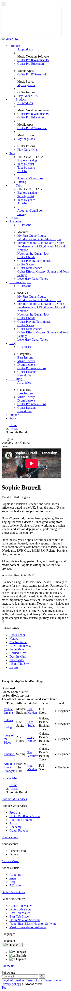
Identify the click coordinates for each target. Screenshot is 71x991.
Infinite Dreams (8, 710)
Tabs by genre (26, 167)
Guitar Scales (25, 264)
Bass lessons (25, 357)
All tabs (22, 171)
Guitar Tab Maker (20, 905)
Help (12, 881)
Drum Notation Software (24, 920)
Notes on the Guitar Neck (33, 253)
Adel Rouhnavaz (20, 645)
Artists (13, 217)
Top (4, 987)
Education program (21, 819)
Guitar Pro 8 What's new (24, 816)
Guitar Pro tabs (18, 830)
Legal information (13, 980)
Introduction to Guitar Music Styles (39, 239)
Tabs (12, 153)
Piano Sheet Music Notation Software (32, 923)
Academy (15, 221)
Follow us (8, 966)
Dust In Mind (17, 656)
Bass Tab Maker (19, 913)
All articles (24, 346)
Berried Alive (17, 653)
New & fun (24, 375)
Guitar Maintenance (29, 268)
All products (25, 49)
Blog (12, 343)
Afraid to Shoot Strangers (9, 767)
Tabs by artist (25, 164)
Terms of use (34, 980)
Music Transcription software (27, 927)
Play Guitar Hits (27, 96)
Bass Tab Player (19, 916)
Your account (10, 837)
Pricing (21, 182)
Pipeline (9, 754)
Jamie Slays (16, 649)
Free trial (15, 812)
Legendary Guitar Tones (32, 278)
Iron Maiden (32, 710)
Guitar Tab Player (20, 909)
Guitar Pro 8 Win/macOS (33, 60)
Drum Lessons (26, 364)
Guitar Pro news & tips (31, 368)
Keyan (13, 667)
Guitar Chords (26, 257)
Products (14, 45)
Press (12, 878)
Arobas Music (10, 861)
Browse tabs (9, 778)
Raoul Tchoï (17, 635)
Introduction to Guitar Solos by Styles (40, 242)
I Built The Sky (19, 663)
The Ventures (32, 754)
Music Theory (26, 361)
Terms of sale (53, 980)
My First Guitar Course (31, 235)
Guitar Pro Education (30, 63)
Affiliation (15, 885)
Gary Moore (31, 738)
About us (15, 874)
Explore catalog (27, 160)
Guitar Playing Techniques (33, 260)
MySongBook (26, 85)
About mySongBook (30, 178)
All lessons (24, 225)
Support (14, 414)
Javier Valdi (16, 660)
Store (12, 418)
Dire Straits (31, 723)
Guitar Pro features (13, 892)
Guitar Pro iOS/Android (32, 74)
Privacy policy (11, 984)
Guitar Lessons (26, 371)
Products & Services (14, 799)
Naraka (14, 638)
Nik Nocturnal (18, 642)
